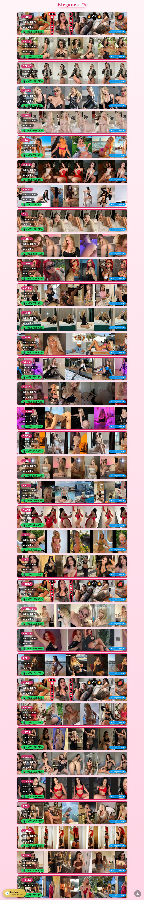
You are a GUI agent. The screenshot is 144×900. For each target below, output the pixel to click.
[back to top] (137, 893)
